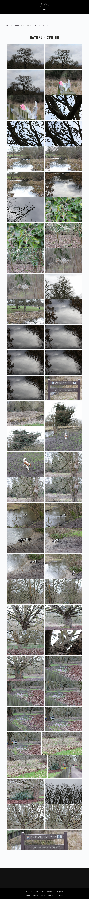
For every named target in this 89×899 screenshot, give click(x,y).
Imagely (59, 892)
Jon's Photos (44, 4)
